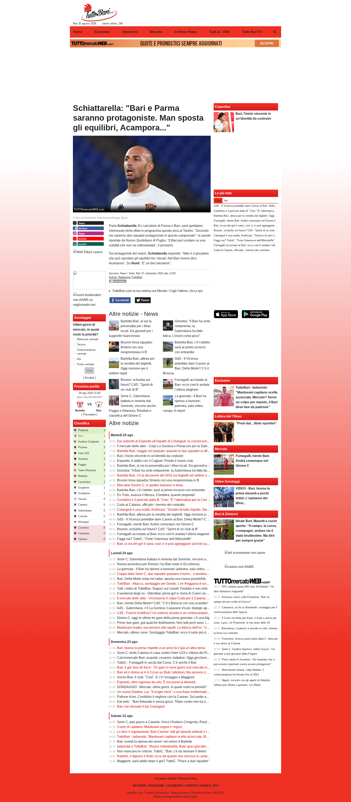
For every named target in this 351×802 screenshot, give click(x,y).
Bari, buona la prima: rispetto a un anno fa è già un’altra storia (161, 648)
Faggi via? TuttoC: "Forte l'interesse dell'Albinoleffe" (154, 539)
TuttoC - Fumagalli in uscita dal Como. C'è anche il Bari (157, 662)
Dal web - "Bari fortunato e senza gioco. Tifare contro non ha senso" (165, 701)
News (123, 273)
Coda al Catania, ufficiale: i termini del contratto (151, 504)
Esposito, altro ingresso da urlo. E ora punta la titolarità (156, 682)
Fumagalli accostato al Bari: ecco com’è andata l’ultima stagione (192, 384)
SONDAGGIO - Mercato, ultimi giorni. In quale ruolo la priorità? (162, 687)
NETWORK (139, 785)
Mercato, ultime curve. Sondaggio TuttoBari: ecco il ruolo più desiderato (168, 632)
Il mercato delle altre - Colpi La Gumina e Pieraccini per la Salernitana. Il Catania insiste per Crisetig (188, 446)
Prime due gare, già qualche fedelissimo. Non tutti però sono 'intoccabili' (168, 622)
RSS (216, 785)
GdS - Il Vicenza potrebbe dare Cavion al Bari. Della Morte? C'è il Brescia (170, 519)
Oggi (218, 200)
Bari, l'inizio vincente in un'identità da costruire (150, 456)
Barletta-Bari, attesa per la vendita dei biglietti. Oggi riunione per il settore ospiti (173, 514)
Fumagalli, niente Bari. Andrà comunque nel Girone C (155, 524)
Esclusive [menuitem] (102, 32)
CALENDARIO (174, 785)
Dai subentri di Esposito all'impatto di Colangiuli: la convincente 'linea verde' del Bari (177, 441)
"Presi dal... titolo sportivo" (256, 423)
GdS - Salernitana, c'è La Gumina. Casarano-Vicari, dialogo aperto (164, 608)
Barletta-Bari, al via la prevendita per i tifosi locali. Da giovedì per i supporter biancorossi (180, 465)
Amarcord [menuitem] (130, 32)
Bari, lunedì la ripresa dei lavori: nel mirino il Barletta (154, 741)
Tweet (144, 300)
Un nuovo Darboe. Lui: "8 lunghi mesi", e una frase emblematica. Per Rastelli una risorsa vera (184, 692)
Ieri (226, 200)
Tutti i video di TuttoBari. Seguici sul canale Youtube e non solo (162, 588)
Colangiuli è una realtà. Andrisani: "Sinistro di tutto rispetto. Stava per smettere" (173, 509)
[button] (89, 370)
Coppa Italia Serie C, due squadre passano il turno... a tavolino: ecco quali (170, 574)
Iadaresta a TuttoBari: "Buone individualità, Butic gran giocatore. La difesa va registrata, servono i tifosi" (191, 746)
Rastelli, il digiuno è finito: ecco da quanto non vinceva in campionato (166, 756)
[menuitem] (274, 32)
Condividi (122, 300)
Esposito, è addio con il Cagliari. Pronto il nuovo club (155, 460)
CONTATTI (191, 785)
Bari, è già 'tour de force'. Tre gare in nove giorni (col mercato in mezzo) (168, 667)
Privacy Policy (188, 778)
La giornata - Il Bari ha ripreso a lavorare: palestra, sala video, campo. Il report (172, 569)
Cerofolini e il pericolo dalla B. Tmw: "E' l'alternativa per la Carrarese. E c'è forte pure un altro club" (187, 500)
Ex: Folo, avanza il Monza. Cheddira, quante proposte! (156, 495)
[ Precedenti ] (89, 414)
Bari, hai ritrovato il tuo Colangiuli (141, 706)
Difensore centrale (87, 339)
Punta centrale (85, 364)
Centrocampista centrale (86, 351)
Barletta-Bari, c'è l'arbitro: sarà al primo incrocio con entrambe (193, 347)
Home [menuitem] (77, 32)
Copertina (222, 106)
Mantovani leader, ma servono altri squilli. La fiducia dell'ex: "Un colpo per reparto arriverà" (182, 627)
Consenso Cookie (165, 778)
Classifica (81, 423)
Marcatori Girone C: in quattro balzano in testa (150, 485)
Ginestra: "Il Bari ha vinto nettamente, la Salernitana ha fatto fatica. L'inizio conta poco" (179, 470)
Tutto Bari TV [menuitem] (252, 32)
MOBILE (205, 785)
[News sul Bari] (99, 12)
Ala (79, 359)
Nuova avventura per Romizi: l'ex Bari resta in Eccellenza (158, 564)
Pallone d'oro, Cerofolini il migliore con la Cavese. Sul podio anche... (166, 696)
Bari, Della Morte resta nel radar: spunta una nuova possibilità (161, 578)
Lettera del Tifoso (228, 416)
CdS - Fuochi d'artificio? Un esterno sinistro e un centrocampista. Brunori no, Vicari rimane (182, 613)
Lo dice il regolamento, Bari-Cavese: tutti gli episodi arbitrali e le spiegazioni (171, 731)
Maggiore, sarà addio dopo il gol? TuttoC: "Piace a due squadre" (163, 761)
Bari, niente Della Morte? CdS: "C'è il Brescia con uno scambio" (163, 603)
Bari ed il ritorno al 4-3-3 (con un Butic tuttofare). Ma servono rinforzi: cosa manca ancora (180, 672)
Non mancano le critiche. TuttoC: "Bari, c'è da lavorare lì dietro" (162, 751)
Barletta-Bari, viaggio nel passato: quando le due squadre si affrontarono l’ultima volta (178, 451)
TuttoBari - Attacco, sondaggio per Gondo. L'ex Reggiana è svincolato (167, 583)
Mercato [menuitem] (156, 32)
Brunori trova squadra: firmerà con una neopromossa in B (137, 347)
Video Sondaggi (227, 481)
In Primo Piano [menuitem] (185, 32)
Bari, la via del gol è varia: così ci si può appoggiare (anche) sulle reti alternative (174, 543)
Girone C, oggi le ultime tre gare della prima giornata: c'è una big (163, 618)
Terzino (81, 344)
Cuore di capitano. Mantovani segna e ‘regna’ (149, 727)
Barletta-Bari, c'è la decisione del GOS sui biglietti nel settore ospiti (165, 475)
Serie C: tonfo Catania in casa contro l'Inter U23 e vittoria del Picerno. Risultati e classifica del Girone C (191, 652)
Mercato (221, 449)
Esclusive (222, 380)
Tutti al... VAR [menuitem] (219, 32)
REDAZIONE (156, 785)
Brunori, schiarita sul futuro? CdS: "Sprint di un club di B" (137, 384)
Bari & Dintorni (226, 514)
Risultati (89, 377)
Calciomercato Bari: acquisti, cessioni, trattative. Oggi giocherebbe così (168, 657)
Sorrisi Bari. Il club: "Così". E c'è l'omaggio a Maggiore (156, 677)
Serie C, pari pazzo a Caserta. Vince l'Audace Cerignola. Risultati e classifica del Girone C (182, 722)
